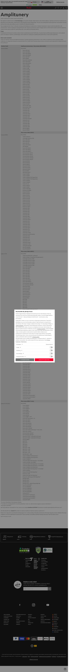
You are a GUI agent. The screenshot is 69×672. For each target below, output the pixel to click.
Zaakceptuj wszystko (44, 359)
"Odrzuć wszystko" (19, 325)
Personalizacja (19, 353)
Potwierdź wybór (25, 359)
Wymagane (18, 344)
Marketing (18, 350)
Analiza (17, 347)
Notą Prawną (23, 341)
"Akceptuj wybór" (35, 336)
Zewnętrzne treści (20, 356)
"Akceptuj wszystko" (41, 328)
